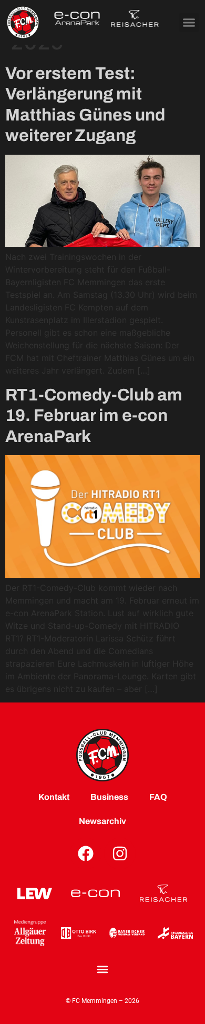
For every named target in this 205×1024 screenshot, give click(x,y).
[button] (189, 23)
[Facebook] (85, 853)
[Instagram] (120, 853)
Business (109, 796)
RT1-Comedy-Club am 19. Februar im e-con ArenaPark (93, 416)
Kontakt (53, 796)
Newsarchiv (102, 821)
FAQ (158, 796)
